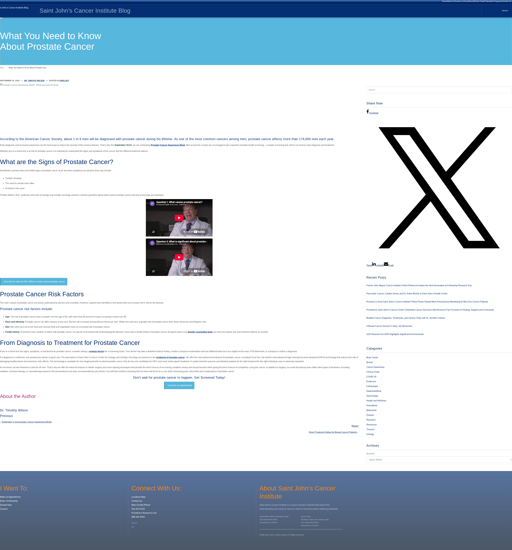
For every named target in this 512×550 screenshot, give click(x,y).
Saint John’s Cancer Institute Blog (85, 10)
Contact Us (506, 1)
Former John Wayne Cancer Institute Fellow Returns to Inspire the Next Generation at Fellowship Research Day (419, 285)
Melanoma (371, 410)
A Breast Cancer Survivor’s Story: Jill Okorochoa (389, 326)
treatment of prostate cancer (170, 357)
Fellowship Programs (493, 1)
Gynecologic (372, 396)
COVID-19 (371, 377)
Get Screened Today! (209, 377)
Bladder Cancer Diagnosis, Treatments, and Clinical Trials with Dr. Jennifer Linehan (405, 318)
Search (505, 10)
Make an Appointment (10, 497)
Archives (370, 453)
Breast (369, 362)
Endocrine (371, 381)
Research (371, 420)
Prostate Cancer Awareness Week (168, 145)
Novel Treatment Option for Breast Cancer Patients (333, 432)
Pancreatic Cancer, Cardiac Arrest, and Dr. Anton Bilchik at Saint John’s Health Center (406, 293)
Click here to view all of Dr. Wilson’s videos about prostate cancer (34, 281)
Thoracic (370, 429)
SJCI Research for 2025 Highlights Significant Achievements (395, 334)
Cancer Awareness (375, 367)
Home (444, 1)
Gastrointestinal (373, 391)
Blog (2, 68)
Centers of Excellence (464, 1)
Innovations (371, 405)
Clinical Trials (478, 1)
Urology (64, 81)
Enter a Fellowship (9, 501)
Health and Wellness (376, 401)
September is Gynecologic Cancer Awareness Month (27, 422)
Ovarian (370, 415)
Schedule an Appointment (179, 385)
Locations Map (138, 497)
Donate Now (6, 505)
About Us (451, 1)
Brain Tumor (372, 357)
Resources (371, 424)
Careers (4, 509)
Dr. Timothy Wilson (34, 81)
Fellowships (372, 386)
